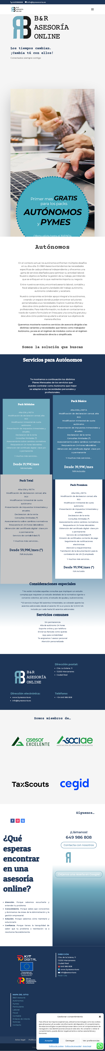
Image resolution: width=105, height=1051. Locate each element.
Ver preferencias (91, 1040)
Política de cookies (56, 1046)
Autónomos (18, 1001)
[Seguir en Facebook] (12, 821)
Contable (17, 1016)
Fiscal (15, 1013)
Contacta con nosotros (79, 845)
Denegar (70, 1040)
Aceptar (49, 1040)
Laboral (16, 1010)
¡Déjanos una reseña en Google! (79, 874)
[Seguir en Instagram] (18, 821)
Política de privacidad (73, 1046)
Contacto (17, 1025)
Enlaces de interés (21, 1019)
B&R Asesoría (19, 998)
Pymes (16, 1004)
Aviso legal (87, 1046)
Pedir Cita (62, 975)
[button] (100, 1016)
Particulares (18, 1007)
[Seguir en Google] (23, 821)
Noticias (16, 1022)
